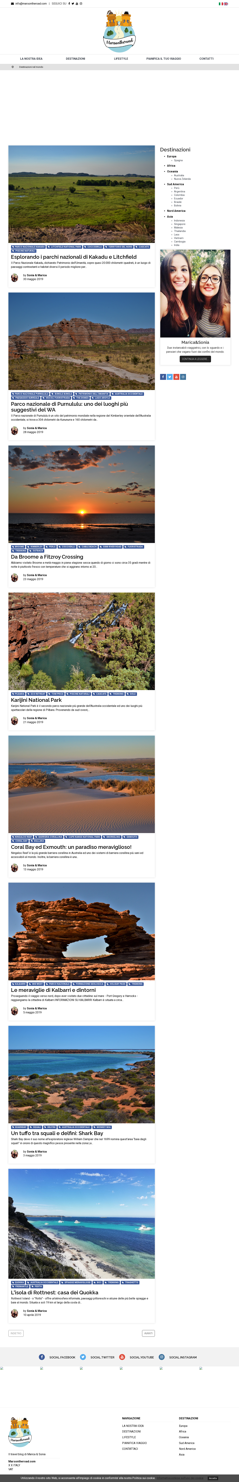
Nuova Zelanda (182, 179)
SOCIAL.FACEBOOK (62, 1357)
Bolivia (177, 205)
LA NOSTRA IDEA (31, 58)
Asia (170, 216)
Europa (171, 156)
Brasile (178, 202)
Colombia (179, 195)
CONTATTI (206, 58)
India (176, 245)
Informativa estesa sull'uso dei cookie (180, 1478)
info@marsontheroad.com (31, 3)
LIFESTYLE (121, 58)
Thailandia (180, 231)
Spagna (178, 160)
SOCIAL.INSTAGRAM (183, 1357)
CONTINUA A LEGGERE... (195, 359)
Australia (179, 175)
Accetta (213, 1478)
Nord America (176, 211)
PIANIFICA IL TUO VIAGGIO (163, 58)
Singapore (179, 224)
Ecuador (178, 198)
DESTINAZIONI (75, 58)
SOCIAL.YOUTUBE (142, 1357)
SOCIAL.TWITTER (102, 1357)
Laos (176, 234)
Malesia (178, 227)
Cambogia (179, 241)
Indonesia (179, 220)
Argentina (179, 191)
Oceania (172, 171)
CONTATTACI (130, 1448)
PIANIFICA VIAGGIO (134, 1443)
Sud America (175, 184)
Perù (176, 188)
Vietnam (179, 238)
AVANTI (148, 1333)
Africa (171, 165)
